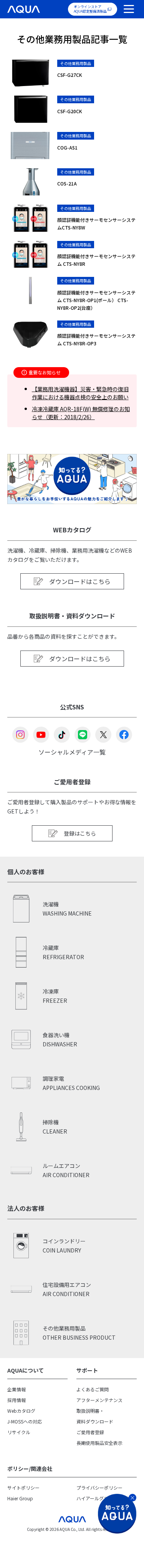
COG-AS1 (67, 147)
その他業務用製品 (75, 63)
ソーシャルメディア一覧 (72, 751)
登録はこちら (80, 833)
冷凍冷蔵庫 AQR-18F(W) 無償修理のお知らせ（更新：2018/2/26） (81, 413)
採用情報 (16, 1400)
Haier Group (20, 1498)
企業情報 (16, 1389)
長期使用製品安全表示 (99, 1443)
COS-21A (67, 183)
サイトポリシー (23, 1487)
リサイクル (18, 1432)
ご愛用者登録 (90, 1432)
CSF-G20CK (69, 111)
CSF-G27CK (69, 75)
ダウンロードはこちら (80, 581)
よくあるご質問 (92, 1389)
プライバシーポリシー (99, 1487)
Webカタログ (21, 1410)
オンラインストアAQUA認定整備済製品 (90, 9)
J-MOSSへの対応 (24, 1421)
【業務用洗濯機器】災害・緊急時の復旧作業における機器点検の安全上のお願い (80, 393)
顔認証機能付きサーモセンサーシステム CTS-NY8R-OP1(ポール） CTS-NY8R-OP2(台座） (96, 300)
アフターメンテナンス (99, 1400)
